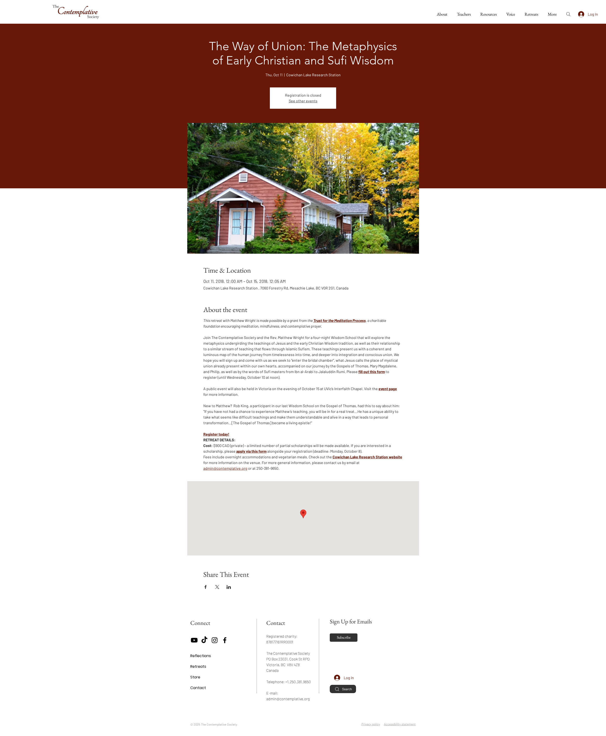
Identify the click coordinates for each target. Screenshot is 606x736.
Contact (198, 688)
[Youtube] (194, 640)
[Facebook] (225, 640)
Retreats (198, 666)
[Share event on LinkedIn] (229, 587)
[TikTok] (204, 640)
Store (195, 677)
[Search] (568, 14)
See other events (303, 101)
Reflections (200, 656)
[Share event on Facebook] (205, 587)
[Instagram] (214, 640)
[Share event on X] (217, 587)
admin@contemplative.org (288, 698)
